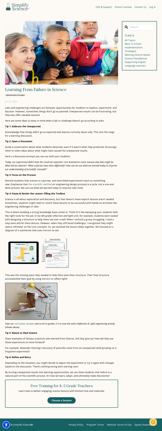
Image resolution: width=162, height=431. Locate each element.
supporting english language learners (135, 63)
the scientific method (40, 184)
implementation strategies (15, 95)
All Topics (130, 40)
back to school (133, 43)
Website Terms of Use (119, 424)
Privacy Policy (76, 424)
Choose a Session (62, 400)
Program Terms (95, 424)
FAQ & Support (104, 6)
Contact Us (140, 6)
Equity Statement (144, 424)
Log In (152, 6)
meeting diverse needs (137, 54)
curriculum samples (24, 323)
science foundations (136, 58)
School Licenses (123, 6)
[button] (6, 424)
